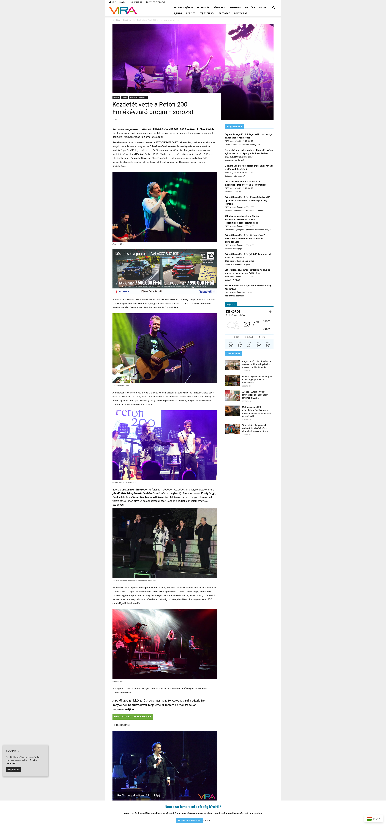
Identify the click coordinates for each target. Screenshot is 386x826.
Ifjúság (178, 13)
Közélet (191, 13)
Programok (143, 97)
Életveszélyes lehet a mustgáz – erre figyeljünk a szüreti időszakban (257, 379)
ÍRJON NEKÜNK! (136, 2)
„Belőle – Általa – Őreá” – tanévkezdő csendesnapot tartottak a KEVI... (255, 395)
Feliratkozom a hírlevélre (189, 820)
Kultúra (250, 7)
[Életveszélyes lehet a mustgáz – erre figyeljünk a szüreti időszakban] (232, 380)
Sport (262, 7)
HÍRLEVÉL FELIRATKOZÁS (155, 2)
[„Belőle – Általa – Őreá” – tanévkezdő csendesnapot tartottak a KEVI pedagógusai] (232, 395)
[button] (273, 7)
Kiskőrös (116, 97)
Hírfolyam (220, 7)
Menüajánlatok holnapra (132, 716)
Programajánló (183, 7)
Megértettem (13, 769)
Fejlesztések (207, 13)
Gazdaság (224, 13)
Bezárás (206, 821)
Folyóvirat (240, 13)
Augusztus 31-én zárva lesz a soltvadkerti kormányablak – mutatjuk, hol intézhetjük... (256, 364)
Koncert (124, 97)
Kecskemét (203, 7)
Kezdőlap (116, 20)
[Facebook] (171, 2)
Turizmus (235, 7)
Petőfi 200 (133, 97)
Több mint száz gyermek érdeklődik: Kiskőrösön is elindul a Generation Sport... (256, 428)
